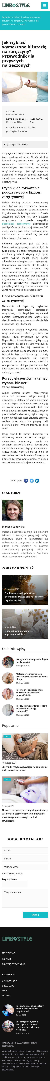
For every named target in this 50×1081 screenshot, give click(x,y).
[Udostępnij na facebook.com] (26, 481)
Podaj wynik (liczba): (12, 873)
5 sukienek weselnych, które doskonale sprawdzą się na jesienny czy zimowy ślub (24, 597)
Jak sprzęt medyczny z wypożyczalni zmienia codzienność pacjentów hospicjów (27, 1025)
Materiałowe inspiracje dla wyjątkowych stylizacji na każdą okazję (32, 677)
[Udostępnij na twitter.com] (32, 481)
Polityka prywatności (13, 964)
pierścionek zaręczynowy (16, 223)
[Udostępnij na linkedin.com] (37, 481)
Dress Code (8, 985)
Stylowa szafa (9, 980)
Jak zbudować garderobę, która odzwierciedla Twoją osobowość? (31, 708)
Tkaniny (6, 995)
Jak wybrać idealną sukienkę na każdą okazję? (32, 660)
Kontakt (6, 959)
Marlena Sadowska (15, 114)
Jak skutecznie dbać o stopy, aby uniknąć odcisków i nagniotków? (30, 1009)
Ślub (32, 122)
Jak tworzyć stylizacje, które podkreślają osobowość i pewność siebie (29, 693)
